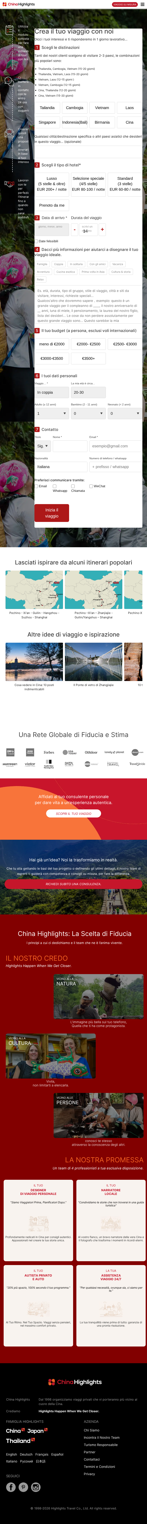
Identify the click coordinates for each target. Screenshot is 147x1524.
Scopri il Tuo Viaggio (73, 814)
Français (41, 1454)
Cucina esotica (65, 271)
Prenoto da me (52, 205)
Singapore (47, 122)
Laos (130, 108)
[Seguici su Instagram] (36, 1491)
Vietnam (102, 108)
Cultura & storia (121, 271)
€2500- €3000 (125, 344)
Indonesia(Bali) (74, 122)
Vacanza (117, 264)
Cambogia (74, 108)
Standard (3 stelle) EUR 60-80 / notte (125, 183)
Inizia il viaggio (51, 513)
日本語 (41, 1461)
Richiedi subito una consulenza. (73, 884)
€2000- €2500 (88, 344)
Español (57, 1454)
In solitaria (76, 264)
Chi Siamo (91, 1430)
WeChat (99, 486)
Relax (40, 279)
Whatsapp (60, 491)
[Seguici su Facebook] (11, 1491)
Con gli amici (97, 264)
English (11, 1454)
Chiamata (78, 491)
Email (43, 486)
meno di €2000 (52, 344)
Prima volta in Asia (93, 271)
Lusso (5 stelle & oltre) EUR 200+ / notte (52, 183)
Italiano (11, 1461)
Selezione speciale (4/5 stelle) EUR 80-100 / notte (88, 183)
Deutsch (26, 1454)
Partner (89, 1452)
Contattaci (92, 1459)
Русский (26, 1461)
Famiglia (42, 264)
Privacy (89, 1474)
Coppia (58, 264)
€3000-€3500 (52, 358)
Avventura (43, 271)
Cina (129, 122)
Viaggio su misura (125, 4)
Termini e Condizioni (99, 1467)
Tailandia (47, 108)
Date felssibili (48, 241)
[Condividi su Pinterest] (23, 1491)
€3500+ (88, 358)
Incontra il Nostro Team (102, 1437)
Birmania (102, 122)
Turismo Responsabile (101, 1445)
